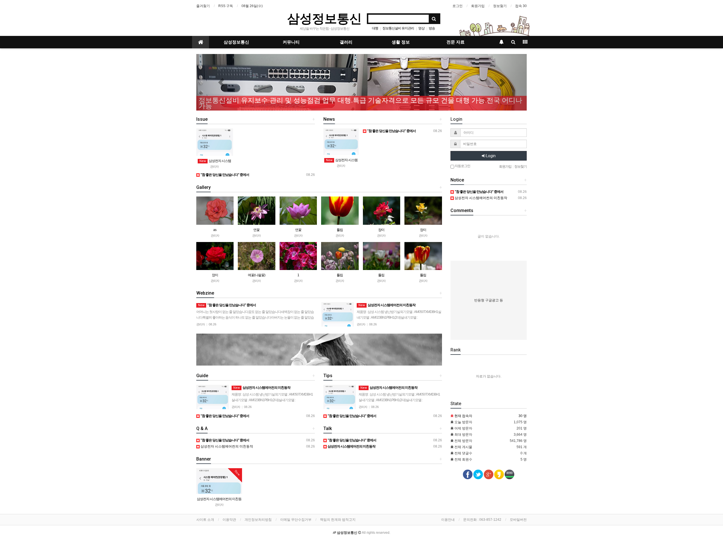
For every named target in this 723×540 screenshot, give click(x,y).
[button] (221, 82)
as (214, 230)
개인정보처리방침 (258, 520)
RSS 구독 (225, 6)
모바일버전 (518, 520)
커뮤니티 (291, 42)
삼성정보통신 (324, 18)
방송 (432, 28)
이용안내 (448, 520)
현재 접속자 (463, 416)
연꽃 (256, 230)
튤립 (340, 230)
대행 (375, 28)
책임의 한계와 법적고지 (338, 520)
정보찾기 (500, 6)
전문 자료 (456, 42)
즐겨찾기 (203, 6)
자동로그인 (462, 166)
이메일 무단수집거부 (296, 520)
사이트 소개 (205, 520)
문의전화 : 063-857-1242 (482, 520)
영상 (421, 28)
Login (490, 156)
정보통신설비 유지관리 (398, 28)
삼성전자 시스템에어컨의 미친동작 (226, 446)
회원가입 (478, 6)
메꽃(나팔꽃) (256, 275)
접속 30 (521, 6)
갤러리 (346, 42)
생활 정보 (401, 42)
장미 (381, 230)
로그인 (457, 6)
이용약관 (229, 520)
